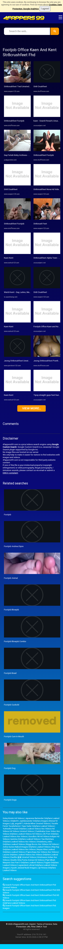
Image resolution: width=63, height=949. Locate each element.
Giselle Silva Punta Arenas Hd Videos (27, 860)
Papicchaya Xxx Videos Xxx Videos (42, 852)
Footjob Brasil (10, 673)
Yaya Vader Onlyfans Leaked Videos (38, 826)
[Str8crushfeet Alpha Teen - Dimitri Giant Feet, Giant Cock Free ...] (46, 253)
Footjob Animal (11, 578)
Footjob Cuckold (11, 704)
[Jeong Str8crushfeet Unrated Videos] (17, 356)
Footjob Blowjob (11, 609)
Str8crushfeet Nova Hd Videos (47, 189)
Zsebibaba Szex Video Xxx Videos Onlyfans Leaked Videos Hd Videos (31, 832)
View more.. (31, 408)
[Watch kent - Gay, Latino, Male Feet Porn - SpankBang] (17, 287)
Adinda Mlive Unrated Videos (37, 823)
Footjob (7, 514)
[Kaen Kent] (17, 253)
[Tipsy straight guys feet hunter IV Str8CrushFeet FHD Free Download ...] (46, 390)
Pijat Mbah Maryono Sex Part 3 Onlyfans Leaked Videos (29, 861)
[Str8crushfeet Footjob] (17, 116)
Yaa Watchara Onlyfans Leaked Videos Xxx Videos (28, 840)
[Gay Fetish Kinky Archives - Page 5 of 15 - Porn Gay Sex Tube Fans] (17, 150)
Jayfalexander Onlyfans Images (34, 821)
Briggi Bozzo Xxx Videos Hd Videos (42, 844)
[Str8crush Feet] (46, 219)
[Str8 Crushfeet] (17, 184)
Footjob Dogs (10, 800)
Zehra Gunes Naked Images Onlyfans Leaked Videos (26, 847)
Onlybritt (14, 821)
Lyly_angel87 (16, 823)
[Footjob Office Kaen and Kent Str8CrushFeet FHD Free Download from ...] (46, 322)
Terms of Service (44, 924)
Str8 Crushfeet (10, 189)
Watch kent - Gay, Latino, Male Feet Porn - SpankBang (28, 292)
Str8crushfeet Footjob (14, 121)
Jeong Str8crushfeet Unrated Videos (21, 360)
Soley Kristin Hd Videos (13, 818)
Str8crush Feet (40, 223)
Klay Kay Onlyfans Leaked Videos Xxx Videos (31, 848)
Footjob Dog (9, 768)
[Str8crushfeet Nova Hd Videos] (46, 184)
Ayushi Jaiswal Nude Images (24, 867)
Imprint (32, 924)
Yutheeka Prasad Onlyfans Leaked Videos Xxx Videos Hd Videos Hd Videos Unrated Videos (29, 830)
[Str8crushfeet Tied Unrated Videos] (17, 82)
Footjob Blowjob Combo (15, 641)
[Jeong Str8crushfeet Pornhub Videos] (46, 356)
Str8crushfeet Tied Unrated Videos (20, 86)
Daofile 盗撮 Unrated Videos (23, 857)
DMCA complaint (10, 473)
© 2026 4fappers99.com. (17, 924)
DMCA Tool (41, 926)
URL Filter (31, 926)
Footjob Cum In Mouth (14, 736)
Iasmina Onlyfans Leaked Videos (25, 839)
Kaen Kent (8, 258)
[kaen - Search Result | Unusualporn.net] (46, 116)
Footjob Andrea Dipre (14, 546)
